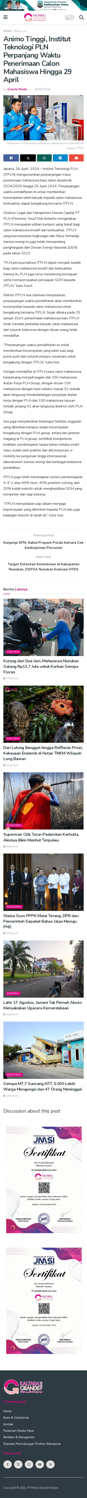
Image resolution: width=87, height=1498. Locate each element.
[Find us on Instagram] (29, 1464)
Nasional (20, 31)
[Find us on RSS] (50, 1464)
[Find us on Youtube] (39, 1464)
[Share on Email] (76, 157)
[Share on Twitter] (28, 157)
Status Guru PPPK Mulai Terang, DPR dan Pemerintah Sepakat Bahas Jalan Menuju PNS (40, 921)
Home (7, 31)
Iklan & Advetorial (16, 1417)
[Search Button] (81, 17)
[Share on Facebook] (11, 157)
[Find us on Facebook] (7, 1464)
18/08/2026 (11, 1014)
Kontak (8, 1424)
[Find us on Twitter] (18, 1464)
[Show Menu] (5, 17)
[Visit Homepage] (36, 17)
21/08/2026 (11, 678)
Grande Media (17, 89)
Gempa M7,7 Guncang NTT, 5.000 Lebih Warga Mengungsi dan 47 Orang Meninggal (42, 1086)
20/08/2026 (11, 765)
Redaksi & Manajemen (19, 1437)
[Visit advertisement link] (43, 5)
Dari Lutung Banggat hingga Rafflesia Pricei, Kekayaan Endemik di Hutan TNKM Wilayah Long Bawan (43, 753)
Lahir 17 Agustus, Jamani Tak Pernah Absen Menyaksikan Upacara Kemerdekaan (42, 1005)
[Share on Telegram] (60, 157)
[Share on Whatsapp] (44, 157)
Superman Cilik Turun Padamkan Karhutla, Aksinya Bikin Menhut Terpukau (41, 837)
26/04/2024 (43, 89)
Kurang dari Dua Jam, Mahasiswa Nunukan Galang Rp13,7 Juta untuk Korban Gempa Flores (41, 666)
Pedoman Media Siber (18, 1431)
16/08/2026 (11, 1095)
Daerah (13, 652)
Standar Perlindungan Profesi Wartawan (32, 1444)
